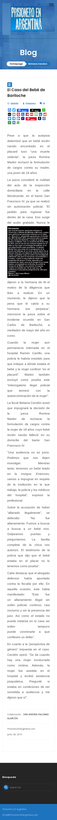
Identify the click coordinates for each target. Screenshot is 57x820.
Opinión (14, 103)
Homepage (16, 64)
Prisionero (31, 103)
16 (44, 103)
